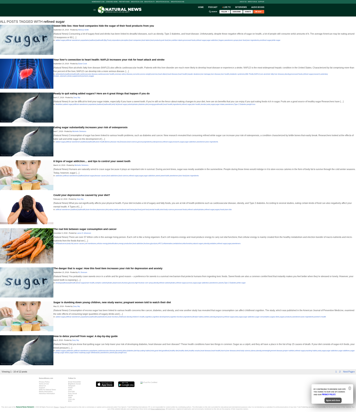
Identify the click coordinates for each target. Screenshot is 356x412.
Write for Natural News (47, 390)
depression (101, 210)
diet (146, 104)
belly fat (115, 104)
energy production (125, 244)
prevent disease (276, 351)
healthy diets (183, 351)
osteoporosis (157, 142)
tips (116, 353)
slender (203, 104)
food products (155, 40)
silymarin (63, 76)
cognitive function (176, 317)
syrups (235, 40)
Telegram (71, 386)
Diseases (123, 142)
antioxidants (60, 74)
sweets (221, 283)
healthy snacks (194, 351)
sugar (213, 104)
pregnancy (220, 317)
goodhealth (158, 104)
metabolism (177, 244)
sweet (158, 176)
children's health (138, 317)
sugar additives (344, 351)
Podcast (212, 7)
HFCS (160, 244)
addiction (59, 176)
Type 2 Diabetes (240, 104)
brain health (89, 283)
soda (208, 104)
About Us (243, 1)
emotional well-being (127, 210)
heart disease (172, 74)
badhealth (100, 40)
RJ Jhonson (82, 272)
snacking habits (311, 351)
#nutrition (59, 104)
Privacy (56, 407)
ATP (56, 244)
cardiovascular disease (88, 74)
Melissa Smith (83, 30)
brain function (91, 210)
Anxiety (58, 283)
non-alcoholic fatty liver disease (272, 74)
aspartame (85, 40)
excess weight (145, 74)
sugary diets (274, 317)
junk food (164, 40)
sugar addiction (212, 40)
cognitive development (160, 317)
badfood (92, 40)
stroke (69, 76)
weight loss (251, 104)
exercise (154, 74)
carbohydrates (132, 104)
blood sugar (122, 104)
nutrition (206, 317)
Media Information (46, 392)
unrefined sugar (265, 40)
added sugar (60, 40)
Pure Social (72, 394)
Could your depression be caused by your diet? (81, 195)
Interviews (241, 7)
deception (125, 40)
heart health (182, 74)
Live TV (227, 7)
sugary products (286, 317)
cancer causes (78, 244)
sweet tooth (164, 176)
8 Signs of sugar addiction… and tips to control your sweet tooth (91, 161)
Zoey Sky (76, 98)
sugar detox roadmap (78, 353)
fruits (152, 351)
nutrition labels (177, 40)
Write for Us (252, 1)
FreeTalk (71, 392)
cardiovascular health (106, 74)
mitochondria (187, 244)
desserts (119, 351)
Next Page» (349, 372)
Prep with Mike (124, 1)
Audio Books (257, 7)
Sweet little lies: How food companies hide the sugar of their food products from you (103, 25)
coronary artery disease (123, 74)
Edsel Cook (82, 64)
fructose (147, 244)
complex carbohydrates (104, 283)
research (316, 74)
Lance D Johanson (84, 233)
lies (170, 40)
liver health (225, 74)
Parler (70, 388)
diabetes (142, 104)
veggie (91, 76)
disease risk (114, 142)
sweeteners (228, 40)
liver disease (215, 74)
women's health (320, 317)
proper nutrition (289, 351)
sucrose (189, 283)
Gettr (70, 390)
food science (132, 142)
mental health (154, 210)
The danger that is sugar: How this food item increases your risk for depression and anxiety (107, 268)
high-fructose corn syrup (144, 283)
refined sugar (201, 40)
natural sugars (198, 244)
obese (253, 351)
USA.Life (71, 399)
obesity (287, 74)
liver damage (205, 74)
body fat (70, 244)
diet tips (137, 351)
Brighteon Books (177, 1)
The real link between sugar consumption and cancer (85, 229)
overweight (266, 351)
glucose (131, 283)
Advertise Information (47, 394)
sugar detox (64, 353)
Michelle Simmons (79, 131)
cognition (148, 317)
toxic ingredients (253, 40)
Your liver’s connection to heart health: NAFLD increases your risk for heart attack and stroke (109, 59)
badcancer (63, 244)
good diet (158, 351)
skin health (196, 104)
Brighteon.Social (163, 1)
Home (201, 7)
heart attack (162, 74)
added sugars (61, 351)
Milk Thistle (249, 74)
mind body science (167, 210)
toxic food (242, 40)
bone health (100, 142)
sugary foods (219, 210)
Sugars (221, 40)
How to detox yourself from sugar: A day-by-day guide (85, 336)
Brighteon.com (137, 1)
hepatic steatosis (193, 74)
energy (151, 104)
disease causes (100, 176)
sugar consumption (262, 317)
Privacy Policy (44, 382)
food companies (135, 40)
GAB (70, 397)
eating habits (113, 210)
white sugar (276, 40)
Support (261, 1)
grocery (140, 142)
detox (125, 351)
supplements (77, 76)
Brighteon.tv (149, 1)
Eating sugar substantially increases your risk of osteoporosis (90, 127)
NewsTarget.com (98, 1)
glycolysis (154, 244)
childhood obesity (125, 317)
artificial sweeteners (73, 40)
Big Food (107, 40)
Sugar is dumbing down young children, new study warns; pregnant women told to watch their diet (112, 302)
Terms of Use (44, 384)
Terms (62, 407)
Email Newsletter (74, 382)
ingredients (177, 104)
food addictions (112, 176)
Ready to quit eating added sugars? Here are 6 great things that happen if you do (101, 93)
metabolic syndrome (237, 74)
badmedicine (102, 317)
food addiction (138, 244)
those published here (158, 409)
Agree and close (333, 400)
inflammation (168, 244)
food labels (146, 40)
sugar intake (220, 104)
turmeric (85, 76)
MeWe (70, 395)
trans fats (228, 210)
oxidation (213, 244)
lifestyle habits (197, 317)
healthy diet (174, 351)
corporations (116, 40)
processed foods (189, 40)
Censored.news (112, 1)
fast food (138, 210)
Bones (107, 142)
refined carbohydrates (195, 210)
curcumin (136, 74)
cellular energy (102, 244)
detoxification (113, 244)
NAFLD (257, 74)
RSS (70, 401)
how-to (223, 351)
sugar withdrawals (93, 353)
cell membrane (90, 244)
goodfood (165, 351)
